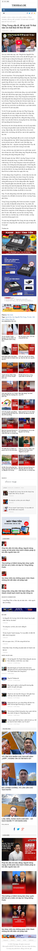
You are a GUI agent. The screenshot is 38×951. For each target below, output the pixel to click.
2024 (8, 17)
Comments (17, 487)
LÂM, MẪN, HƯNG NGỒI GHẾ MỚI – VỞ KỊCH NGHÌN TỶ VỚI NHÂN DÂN (17, 820)
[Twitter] (29, 13)
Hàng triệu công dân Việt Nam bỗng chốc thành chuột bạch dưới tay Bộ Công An (18, 592)
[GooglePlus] (31, 13)
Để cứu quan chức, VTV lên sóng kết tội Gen (16, 641)
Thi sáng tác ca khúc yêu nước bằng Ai (14, 626)
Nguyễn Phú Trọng (20, 317)
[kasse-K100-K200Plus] (19, 302)
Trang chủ (5, 940)
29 (17, 17)
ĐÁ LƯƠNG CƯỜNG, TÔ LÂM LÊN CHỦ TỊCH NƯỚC (17, 789)
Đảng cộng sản (10, 319)
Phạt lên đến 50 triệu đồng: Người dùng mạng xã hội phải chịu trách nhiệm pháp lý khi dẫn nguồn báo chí (18, 550)
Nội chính (22, 17)
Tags (22, 487)
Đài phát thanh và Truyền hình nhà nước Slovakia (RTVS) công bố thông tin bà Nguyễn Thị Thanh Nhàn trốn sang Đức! (21, 669)
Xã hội (24, 940)
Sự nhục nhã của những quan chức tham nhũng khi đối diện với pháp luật (18, 579)
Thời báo (15, 944)
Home (4, 17)
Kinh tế (18, 940)
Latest (5, 487)
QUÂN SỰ (31, 940)
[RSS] (34, 13)
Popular (10, 487)
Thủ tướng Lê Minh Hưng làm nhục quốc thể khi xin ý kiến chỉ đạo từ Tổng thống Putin (18, 565)
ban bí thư (9, 317)
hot (13, 317)
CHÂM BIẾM (6, 538)
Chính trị (12, 940)
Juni (13, 17)
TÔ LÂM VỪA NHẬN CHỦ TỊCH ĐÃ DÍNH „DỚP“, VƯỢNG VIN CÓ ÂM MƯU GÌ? (17, 757)
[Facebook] (27, 13)
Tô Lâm (29, 317)
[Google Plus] (23, 829)
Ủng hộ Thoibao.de (13, 678)
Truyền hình (7, 728)
